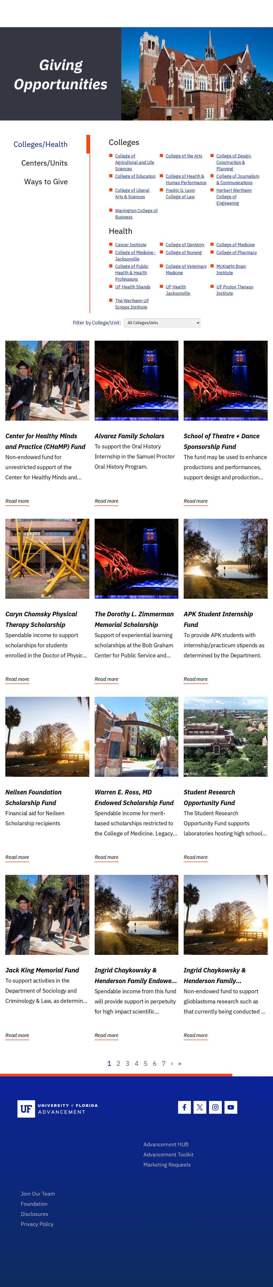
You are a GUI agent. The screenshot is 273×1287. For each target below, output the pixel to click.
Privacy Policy (37, 1224)
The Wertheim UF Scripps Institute (132, 304)
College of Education (135, 176)
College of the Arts (184, 156)
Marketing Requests (167, 1164)
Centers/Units (44, 163)
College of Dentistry (185, 244)
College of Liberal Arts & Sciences (132, 193)
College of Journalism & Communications (237, 179)
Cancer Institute (130, 244)
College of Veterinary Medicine (186, 269)
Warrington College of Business (136, 214)
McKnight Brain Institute (231, 269)
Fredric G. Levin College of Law (180, 193)
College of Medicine (235, 244)
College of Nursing (184, 252)
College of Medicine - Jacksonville (135, 256)
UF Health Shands (132, 286)
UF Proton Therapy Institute (235, 290)
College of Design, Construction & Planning (233, 162)
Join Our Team (38, 1193)
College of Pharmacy (236, 252)
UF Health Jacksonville (178, 290)
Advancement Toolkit (168, 1154)
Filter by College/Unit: (97, 323)
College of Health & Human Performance (186, 179)
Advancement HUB (165, 1144)
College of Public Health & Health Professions (131, 273)
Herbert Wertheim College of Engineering (234, 197)
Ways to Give (46, 181)
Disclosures (34, 1213)
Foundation (34, 1203)
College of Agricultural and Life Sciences (134, 162)
